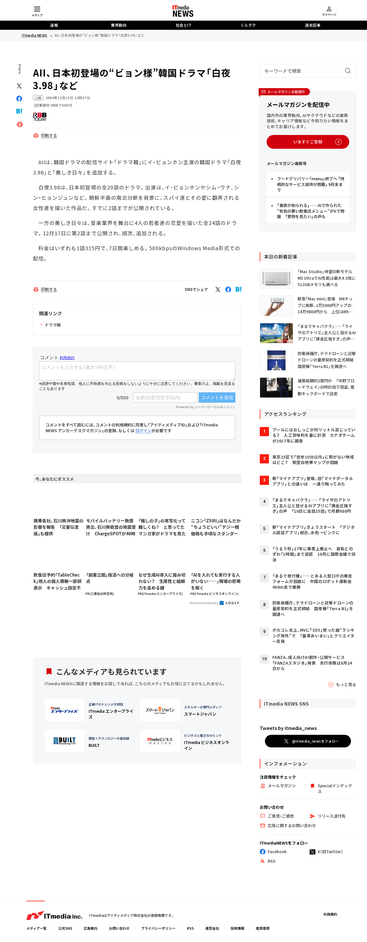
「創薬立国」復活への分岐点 (110, 578)
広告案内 (90, 928)
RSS (190, 928)
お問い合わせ (119, 928)
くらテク (248, 25)
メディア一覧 (36, 928)
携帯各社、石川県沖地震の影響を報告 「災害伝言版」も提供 (58, 527)
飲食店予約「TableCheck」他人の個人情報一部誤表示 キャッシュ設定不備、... (57, 581)
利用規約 (330, 914)
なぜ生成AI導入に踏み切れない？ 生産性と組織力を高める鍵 (162, 581)
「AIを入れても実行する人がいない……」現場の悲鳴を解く (216, 581)
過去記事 (313, 25)
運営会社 (212, 928)
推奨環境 (263, 928)
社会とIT (184, 25)
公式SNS (65, 928)
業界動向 (118, 25)
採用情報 (237, 928)
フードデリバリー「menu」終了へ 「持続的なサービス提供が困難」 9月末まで (310, 184)
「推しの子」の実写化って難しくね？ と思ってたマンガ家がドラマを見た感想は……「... (162, 527)
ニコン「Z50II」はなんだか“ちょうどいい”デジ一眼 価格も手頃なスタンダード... (216, 527)
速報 (54, 25)
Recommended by (204, 602)
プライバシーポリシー (158, 928)
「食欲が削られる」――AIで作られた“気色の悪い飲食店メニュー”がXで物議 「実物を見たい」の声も (310, 210)
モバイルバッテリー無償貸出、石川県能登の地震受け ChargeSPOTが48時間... (111, 527)
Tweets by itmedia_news (288, 727)
